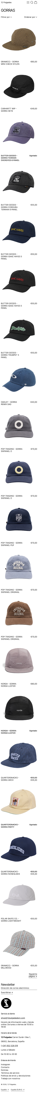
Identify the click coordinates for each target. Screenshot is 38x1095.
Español (4, 1090)
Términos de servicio (10, 1073)
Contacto (5, 1067)
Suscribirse (6, 992)
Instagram (5, 1064)
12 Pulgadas (6, 2)
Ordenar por (29, 17)
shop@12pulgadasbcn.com (13, 1018)
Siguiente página (33, 975)
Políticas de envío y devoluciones (15, 1076)
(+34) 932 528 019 (9, 1046)
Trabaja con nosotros (10, 1078)
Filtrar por (5, 17)
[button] (31, 2)
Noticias (4, 1070)
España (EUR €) (17, 1090)
